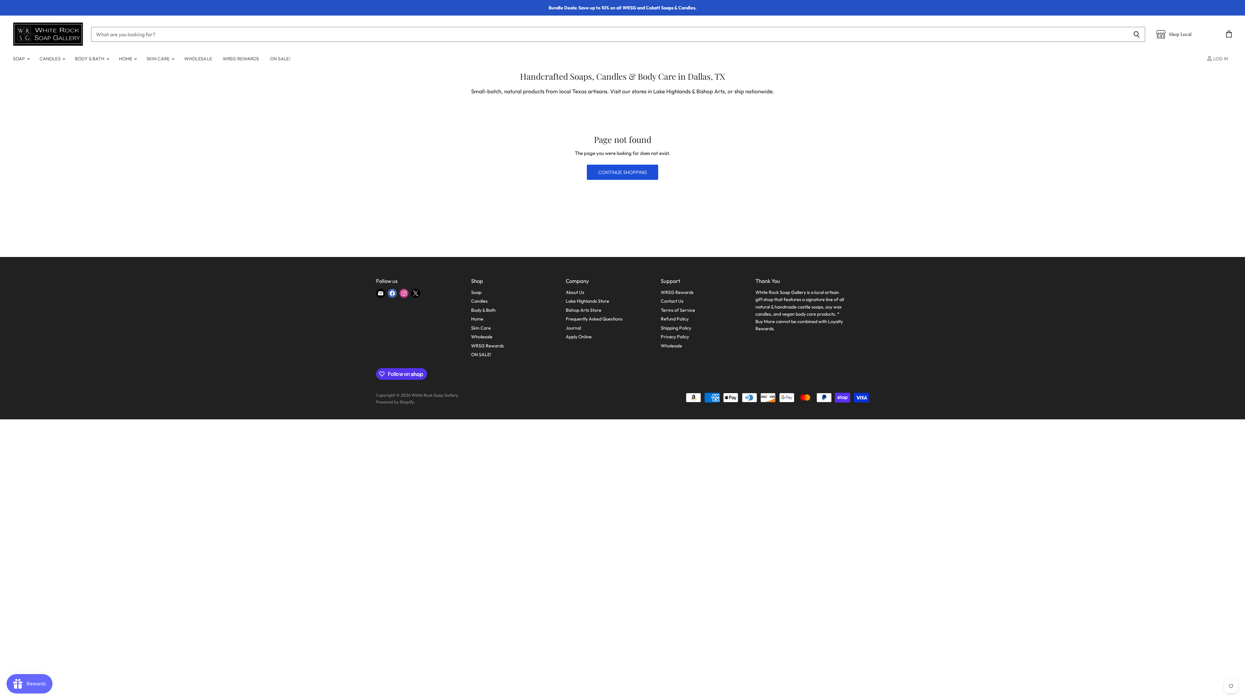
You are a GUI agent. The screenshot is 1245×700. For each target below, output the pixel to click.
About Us (575, 292)
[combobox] (609, 34)
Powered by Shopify (395, 401)
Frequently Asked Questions (594, 319)
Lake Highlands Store (587, 301)
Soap (19, 59)
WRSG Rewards (241, 59)
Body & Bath (90, 59)
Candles (51, 59)
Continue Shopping (622, 172)
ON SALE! (280, 59)
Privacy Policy (675, 337)
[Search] (1136, 34)
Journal (573, 328)
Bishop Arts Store (583, 310)
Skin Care (159, 59)
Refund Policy (675, 319)
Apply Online (579, 337)
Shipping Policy (676, 328)
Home (126, 59)
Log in (1220, 59)
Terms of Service (678, 310)
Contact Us (672, 301)
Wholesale (198, 59)
